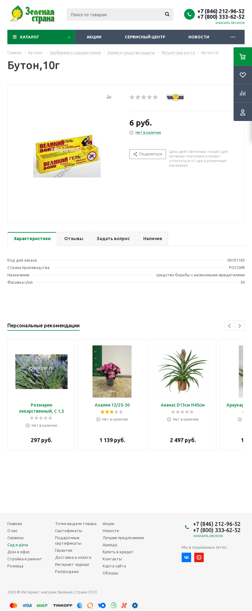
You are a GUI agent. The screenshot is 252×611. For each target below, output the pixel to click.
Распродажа (67, 571)
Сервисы (15, 537)
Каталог (29, 37)
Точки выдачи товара (75, 523)
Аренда (110, 545)
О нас (12, 530)
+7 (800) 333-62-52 (221, 16)
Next (239, 326)
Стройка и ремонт (24, 559)
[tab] (32, 239)
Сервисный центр (145, 37)
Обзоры (110, 573)
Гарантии (63, 550)
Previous (230, 326)
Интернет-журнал (72, 564)
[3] (144, 97)
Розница (15, 566)
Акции (94, 37)
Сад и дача (17, 545)
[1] (132, 97)
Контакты (112, 559)
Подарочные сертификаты (68, 540)
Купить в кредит (118, 552)
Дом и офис (18, 552)
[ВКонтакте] (186, 557)
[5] (156, 97)
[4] (150, 97)
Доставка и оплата (73, 557)
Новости (198, 37)
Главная (14, 523)
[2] (138, 97)
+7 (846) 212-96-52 (221, 11)
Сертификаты (68, 530)
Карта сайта (114, 566)
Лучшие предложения (123, 537)
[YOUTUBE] (199, 557)
